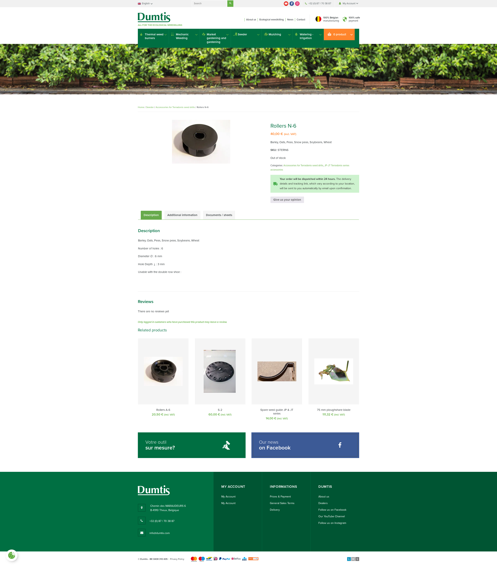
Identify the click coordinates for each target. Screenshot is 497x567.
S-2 (220, 410)
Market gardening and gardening (216, 38)
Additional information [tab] (182, 215)
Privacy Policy (177, 559)
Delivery (275, 509)
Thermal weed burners (154, 36)
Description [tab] (151, 215)
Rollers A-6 (163, 410)
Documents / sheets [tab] (219, 215)
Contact (301, 19)
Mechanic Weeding (182, 36)
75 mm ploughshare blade (333, 410)
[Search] (230, 3)
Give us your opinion (287, 199)
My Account (349, 3)
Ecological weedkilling (271, 19)
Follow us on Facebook (332, 509)
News (290, 19)
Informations (283, 487)
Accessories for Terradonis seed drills (175, 107)
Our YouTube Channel (331, 516)
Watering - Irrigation (306, 36)
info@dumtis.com (159, 533)
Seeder (242, 34)
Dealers (323, 503)
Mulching (275, 34)
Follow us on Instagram (332, 523)
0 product (339, 34)
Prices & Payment (280, 496)
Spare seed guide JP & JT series (276, 411)
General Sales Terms (282, 503)
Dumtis (325, 487)
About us (251, 19)
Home (141, 107)
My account (233, 487)
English (146, 3)
